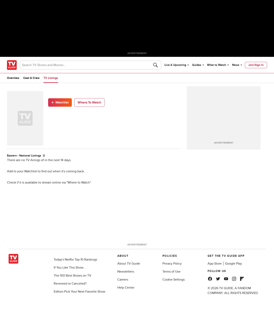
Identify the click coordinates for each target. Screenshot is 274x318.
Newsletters (125, 272)
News (235, 65)
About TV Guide (128, 264)
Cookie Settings (173, 280)
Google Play (233, 264)
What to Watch (216, 65)
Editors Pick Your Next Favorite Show (79, 292)
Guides (196, 65)
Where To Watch (89, 102)
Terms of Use (171, 272)
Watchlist (62, 102)
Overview (13, 78)
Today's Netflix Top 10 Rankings (75, 260)
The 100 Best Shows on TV (72, 276)
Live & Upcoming (175, 65)
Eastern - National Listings (24, 155)
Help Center (125, 288)
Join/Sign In (256, 65)
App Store (215, 264)
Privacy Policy (172, 264)
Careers (122, 280)
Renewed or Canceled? (70, 284)
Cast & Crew (31, 78)
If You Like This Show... (70, 268)
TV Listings (51, 78)
